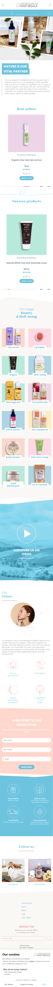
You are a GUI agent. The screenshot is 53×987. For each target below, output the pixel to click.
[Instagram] (39, 870)
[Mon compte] (3, 5)
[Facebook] (13, 870)
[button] (41, 185)
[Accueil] (26, 6)
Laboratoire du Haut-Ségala (26, 947)
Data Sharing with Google (13, 972)
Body (24, 910)
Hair (23, 914)
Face (24, 907)
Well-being (26, 917)
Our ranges (27, 903)
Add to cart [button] (26, 178)
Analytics (7, 974)
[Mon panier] (50, 5)
